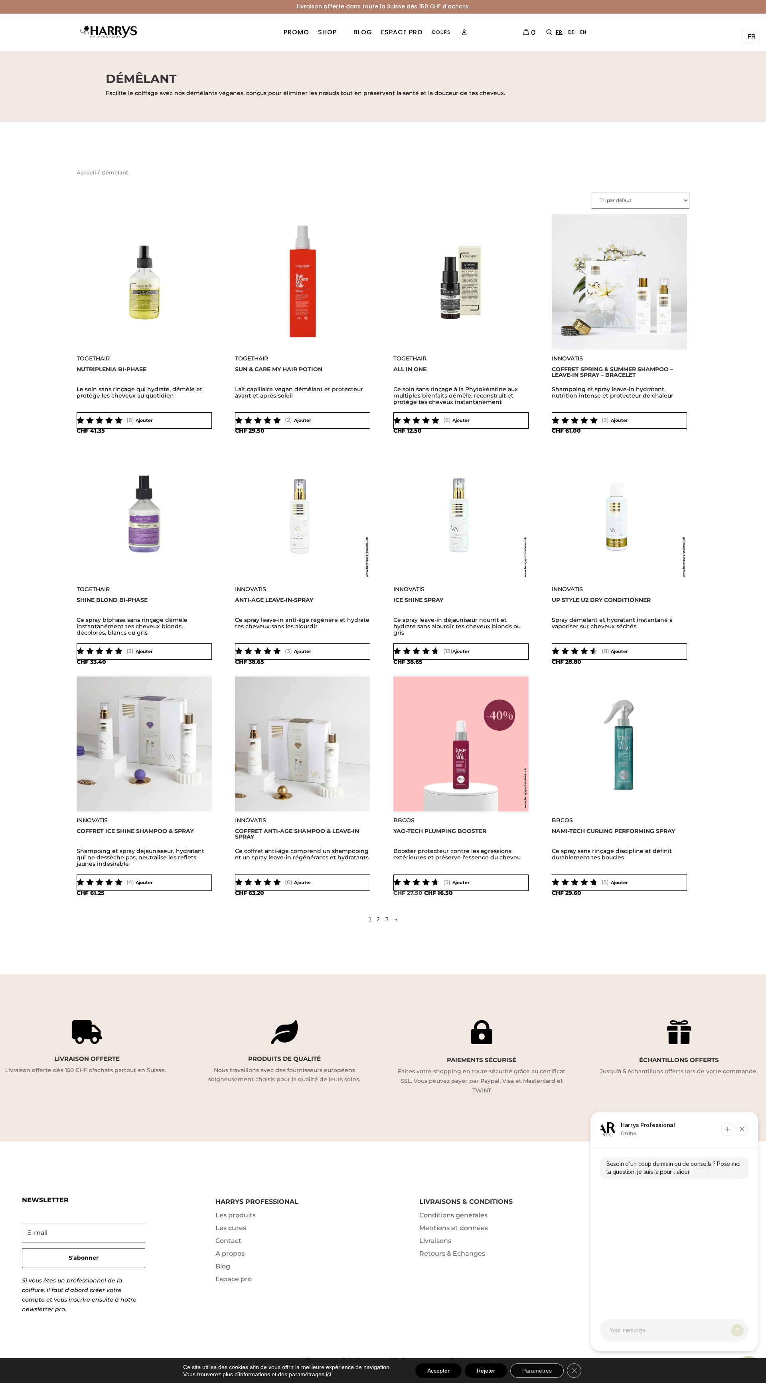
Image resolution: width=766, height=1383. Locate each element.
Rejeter (486, 1370)
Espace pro (402, 32)
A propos (230, 1253)
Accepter (438, 1370)
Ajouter (144, 420)
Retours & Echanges (452, 1253)
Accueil (86, 173)
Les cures (230, 1228)
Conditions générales (453, 1215)
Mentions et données (453, 1228)
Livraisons (435, 1241)
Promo (296, 32)
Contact (228, 1241)
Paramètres (537, 1370)
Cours (441, 32)
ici (328, 1374)
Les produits (235, 1215)
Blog (362, 32)
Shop (327, 32)
